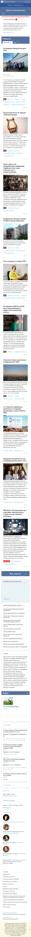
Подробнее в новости (8, 32)
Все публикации (7, 785)
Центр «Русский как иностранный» (12, 629)
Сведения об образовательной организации (13, 899)
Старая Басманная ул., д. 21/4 (10, 795)
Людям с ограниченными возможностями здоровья (15, 902)
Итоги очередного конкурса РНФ (14, 261)
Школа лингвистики (15, 10)
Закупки (5, 886)
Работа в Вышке (6, 907)
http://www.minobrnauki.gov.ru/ (10, 912)
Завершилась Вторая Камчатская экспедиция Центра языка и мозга (14, 460)
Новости (7, 38)
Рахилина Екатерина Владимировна (11, 833)
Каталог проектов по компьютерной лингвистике (12, 635)
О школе (5, 653)
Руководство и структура (9, 876)
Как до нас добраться (9, 800)
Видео (6, 693)
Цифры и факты (6, 874)
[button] (28, 62)
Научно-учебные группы (9, 631)
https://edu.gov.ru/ (7, 917)
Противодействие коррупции (10, 893)
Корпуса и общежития (8, 884)
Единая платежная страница (9, 904)
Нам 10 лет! (6, 599)
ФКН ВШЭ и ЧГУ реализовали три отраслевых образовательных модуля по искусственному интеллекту (14, 513)
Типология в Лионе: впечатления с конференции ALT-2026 (14, 361)
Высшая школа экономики (9, 1)
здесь (15, 927)
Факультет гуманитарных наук (15, 5)
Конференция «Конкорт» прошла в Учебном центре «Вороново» (14, 220)
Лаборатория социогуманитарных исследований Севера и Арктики (12, 621)
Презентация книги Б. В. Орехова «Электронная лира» (14, 114)
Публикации (7, 725)
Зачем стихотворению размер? (10, 706)
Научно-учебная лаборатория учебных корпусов (13, 625)
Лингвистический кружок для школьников (13, 644)
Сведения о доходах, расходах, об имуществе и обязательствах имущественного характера (14, 896)
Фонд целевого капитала (9, 891)
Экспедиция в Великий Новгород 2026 (14, 49)
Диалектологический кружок (10, 641)
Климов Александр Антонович (18, 822)
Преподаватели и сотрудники (10, 881)
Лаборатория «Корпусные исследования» (14, 613)
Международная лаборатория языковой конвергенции (13, 609)
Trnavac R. (11, 752)
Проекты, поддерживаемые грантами (12, 638)
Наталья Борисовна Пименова (19, 860)
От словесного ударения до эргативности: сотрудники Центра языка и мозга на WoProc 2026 (14, 410)
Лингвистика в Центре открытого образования (15, 647)
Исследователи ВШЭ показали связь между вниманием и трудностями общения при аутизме (13, 309)
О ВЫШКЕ (5, 872)
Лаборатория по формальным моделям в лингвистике (13, 616)
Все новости (15, 573)
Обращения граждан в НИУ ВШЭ (10, 888)
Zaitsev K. (5, 779)
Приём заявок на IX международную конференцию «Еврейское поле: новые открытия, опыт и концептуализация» (14, 168)
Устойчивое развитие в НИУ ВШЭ (11, 879)
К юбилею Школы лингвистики (12, 581)
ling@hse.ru (8, 807)
